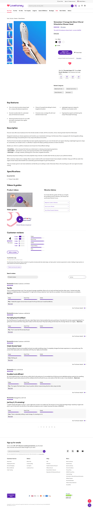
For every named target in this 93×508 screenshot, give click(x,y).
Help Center (9, 461)
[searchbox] (23, 277)
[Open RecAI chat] (89, 501)
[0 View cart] (85, 6)
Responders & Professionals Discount (53, 472)
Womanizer (68, 92)
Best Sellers (63, 10)
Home (8, 18)
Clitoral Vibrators (21, 18)
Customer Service (11, 458)
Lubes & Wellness (43, 10)
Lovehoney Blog (30, 463)
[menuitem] (9, 11)
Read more (10, 293)
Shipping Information (11, 463)
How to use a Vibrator (49, 206)
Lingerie (35, 10)
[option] (30, 42)
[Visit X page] (72, 451)
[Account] (79, 6)
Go (44, 451)
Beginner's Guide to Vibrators (51, 202)
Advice (69, 10)
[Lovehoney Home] (15, 5)
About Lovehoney (69, 461)
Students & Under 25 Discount (52, 465)
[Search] (72, 6)
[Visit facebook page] (67, 451)
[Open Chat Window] (89, 505)
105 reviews (63, 27)
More (67, 458)
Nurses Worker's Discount (51, 469)
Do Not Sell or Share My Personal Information (74, 476)
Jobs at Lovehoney (69, 465)
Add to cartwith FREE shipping (65, 52)
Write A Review (12, 252)
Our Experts (29, 465)
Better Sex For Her (58, 88)
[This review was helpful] (84, 308)
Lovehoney (46, 14)
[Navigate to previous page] (38, 427)
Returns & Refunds (10, 467)
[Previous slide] (15, 42)
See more (10, 304)
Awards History (69, 463)
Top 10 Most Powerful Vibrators (51, 210)
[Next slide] (44, 42)
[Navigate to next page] (54, 427)
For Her (15, 10)
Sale (57, 10)
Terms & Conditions (69, 467)
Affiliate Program (69, 478)
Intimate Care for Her (71, 88)
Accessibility (68, 484)
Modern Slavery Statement (71, 482)
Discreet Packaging (10, 465)
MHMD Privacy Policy (70, 472)
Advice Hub (29, 461)
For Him (21, 10)
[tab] (70, 58)
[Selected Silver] (60, 42)
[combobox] (51, 5)
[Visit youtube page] (82, 451)
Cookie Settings (69, 474)
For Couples (28, 10)
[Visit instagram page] (77, 451)
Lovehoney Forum (30, 467)
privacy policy (41, 454)
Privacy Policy (68, 469)
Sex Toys (9, 10)
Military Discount (49, 467)
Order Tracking (10, 469)
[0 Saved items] (82, 6)
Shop (47, 458)
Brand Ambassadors (70, 480)
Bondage (51, 10)
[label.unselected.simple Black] (56, 42)
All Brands (48, 463)
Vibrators (16, 18)
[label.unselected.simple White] (63, 42)
